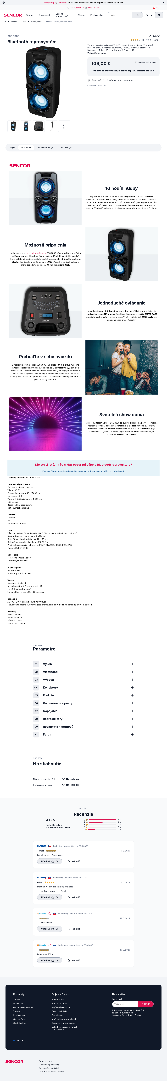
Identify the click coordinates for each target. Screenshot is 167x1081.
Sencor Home (45, 1061)
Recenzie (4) (66, 147)
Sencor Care (58, 999)
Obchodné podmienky (49, 1064)
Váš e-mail (117, 999)
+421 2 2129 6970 (76, 8)
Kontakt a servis (59, 1003)
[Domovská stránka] (5, 22)
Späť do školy (19, 1023)
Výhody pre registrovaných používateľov (64, 1028)
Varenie (16, 999)
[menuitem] (29, 15)
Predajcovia (57, 1015)
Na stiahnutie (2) (46, 147)
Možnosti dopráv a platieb (64, 1019)
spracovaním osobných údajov (126, 1015)
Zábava (14, 22)
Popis (12, 147)
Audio (24, 22)
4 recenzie (155, 40)
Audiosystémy (36, 22)
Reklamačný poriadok (49, 1068)
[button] (49, 861)
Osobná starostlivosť (23, 1007)
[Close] (163, 2)
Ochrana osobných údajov (51, 1071)
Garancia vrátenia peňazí (63, 1023)
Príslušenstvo (19, 1015)
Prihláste (62, 2)
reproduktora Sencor (36, 253)
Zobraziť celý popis (96, 53)
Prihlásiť (146, 1004)
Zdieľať (156, 36)
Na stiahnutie (72, 779)
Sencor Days (19, 1019)
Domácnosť (18, 1003)
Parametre (26, 147)
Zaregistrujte (50, 2)
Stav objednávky (59, 1011)
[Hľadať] (137, 15)
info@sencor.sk (94, 8)
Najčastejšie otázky (61, 1007)
